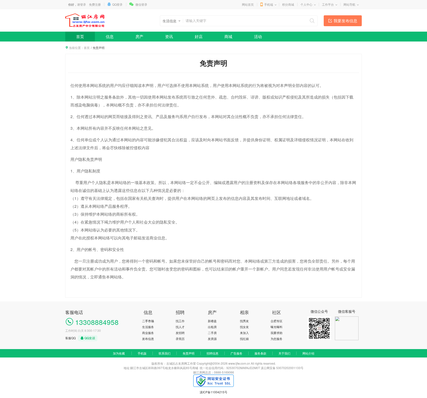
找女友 (244, 327)
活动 (258, 36)
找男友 (244, 321)
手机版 (142, 353)
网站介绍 (308, 353)
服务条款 (260, 353)
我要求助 (276, 333)
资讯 (169, 36)
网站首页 (248, 4)
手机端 (268, 4)
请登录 (81, 4)
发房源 (212, 338)
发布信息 (148, 338)
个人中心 (306, 4)
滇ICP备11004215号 (213, 392)
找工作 (180, 321)
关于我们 (284, 353)
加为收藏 (119, 353)
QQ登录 (117, 4)
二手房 (212, 333)
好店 (199, 36)
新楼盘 (212, 321)
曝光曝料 (276, 327)
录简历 (180, 338)
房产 (139, 36)
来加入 (244, 333)
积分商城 (288, 4)
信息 (110, 36)
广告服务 (236, 353)
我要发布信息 (345, 20)
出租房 (212, 327)
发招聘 (180, 333)
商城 (228, 36)
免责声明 (188, 353)
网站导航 (349, 4)
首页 (80, 36)
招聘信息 (212, 353)
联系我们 (165, 353)
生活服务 (148, 327)
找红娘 (244, 338)
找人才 (180, 327)
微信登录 (141, 4)
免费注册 (95, 4)
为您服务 (276, 338)
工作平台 (328, 4)
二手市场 (148, 321)
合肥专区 (276, 321)
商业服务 (148, 333)
